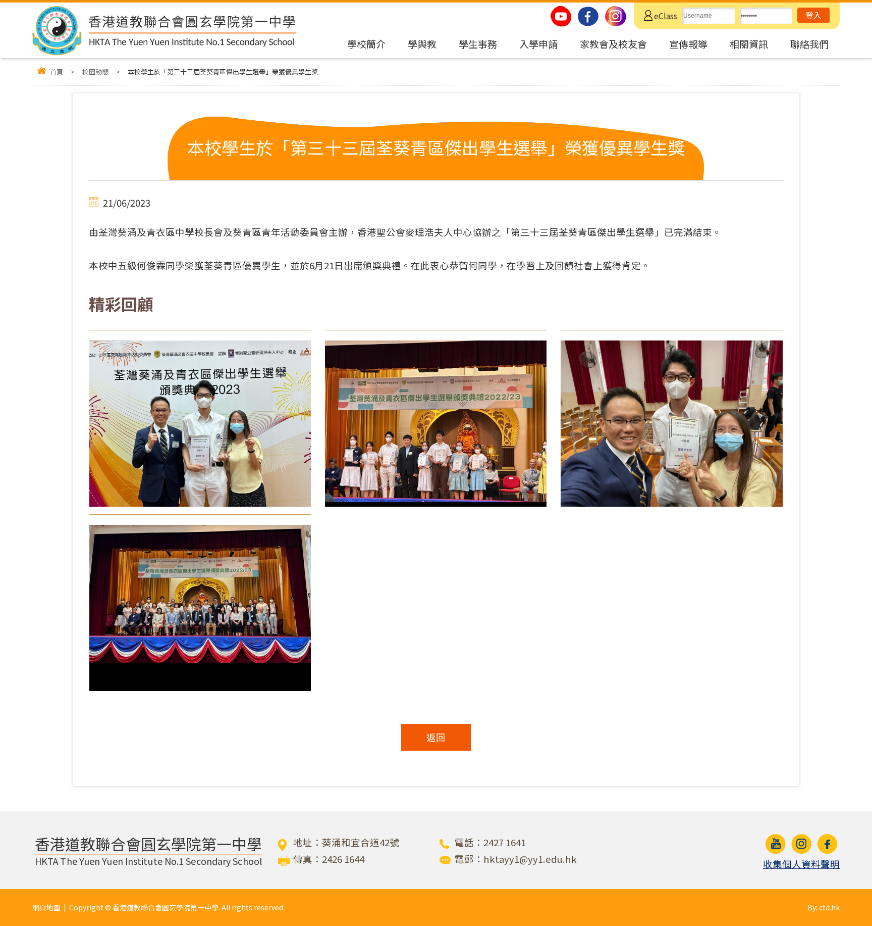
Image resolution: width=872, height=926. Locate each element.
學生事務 (478, 44)
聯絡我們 (809, 44)
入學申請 (538, 44)
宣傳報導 (688, 44)
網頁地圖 (46, 907)
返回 (436, 737)
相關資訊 (749, 44)
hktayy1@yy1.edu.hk (530, 858)
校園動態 (95, 71)
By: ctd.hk (823, 907)
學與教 (422, 44)
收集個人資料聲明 (801, 863)
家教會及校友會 (613, 44)
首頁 (56, 71)
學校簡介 (366, 44)
